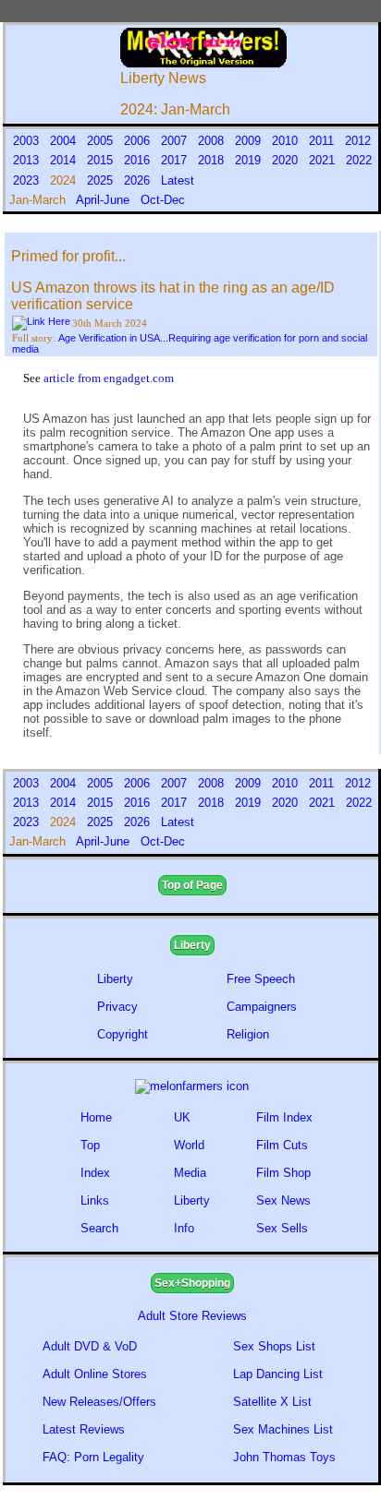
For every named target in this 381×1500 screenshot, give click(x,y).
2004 (64, 141)
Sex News (283, 1200)
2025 (101, 180)
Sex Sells (282, 1228)
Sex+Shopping (192, 1283)
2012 (358, 141)
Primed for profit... (68, 256)
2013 (27, 160)
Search (99, 1228)
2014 (64, 160)
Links (94, 1200)
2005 (101, 141)
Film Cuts (282, 1145)
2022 (358, 160)
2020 (286, 160)
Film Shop (283, 1173)
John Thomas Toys (284, 1457)
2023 (27, 180)
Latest (177, 180)
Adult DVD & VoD (90, 1346)
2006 (138, 141)
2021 (323, 160)
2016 (138, 160)
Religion (248, 1034)
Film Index (284, 1117)
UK (182, 1117)
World (189, 1145)
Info (184, 1228)
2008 (212, 141)
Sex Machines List (283, 1429)
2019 (249, 160)
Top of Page (192, 885)
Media (190, 1173)
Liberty (192, 945)
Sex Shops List (274, 1346)
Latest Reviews (84, 1429)
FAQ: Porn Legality (93, 1457)
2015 (101, 160)
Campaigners (262, 1007)
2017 (175, 160)
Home (96, 1117)
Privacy (117, 1007)
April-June (104, 200)
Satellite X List (272, 1402)
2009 (249, 141)
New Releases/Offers (99, 1402)
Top (90, 1145)
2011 (323, 141)
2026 (138, 180)
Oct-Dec (165, 200)
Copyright (122, 1034)
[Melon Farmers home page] (192, 1086)
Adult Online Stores (95, 1374)
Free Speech (261, 979)
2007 (175, 141)
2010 (286, 141)
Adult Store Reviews (192, 1316)
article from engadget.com (108, 378)
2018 (212, 160)
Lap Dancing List (278, 1374)
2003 (27, 141)
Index (95, 1173)
